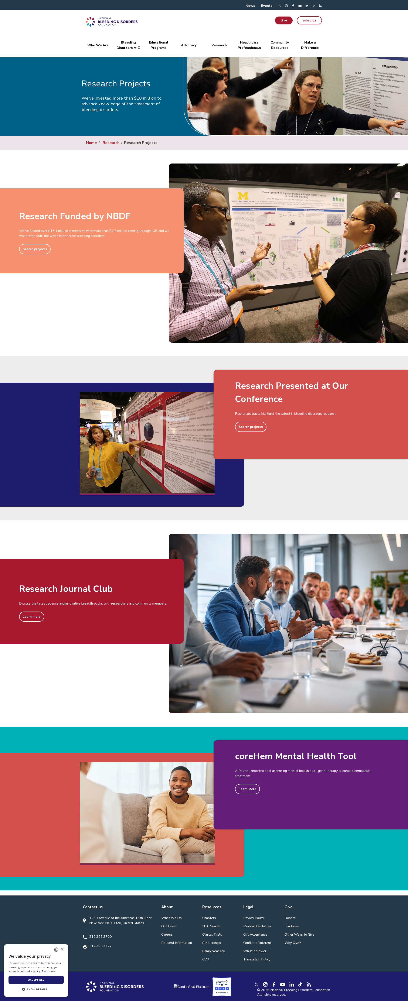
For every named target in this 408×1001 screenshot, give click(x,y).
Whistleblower (254, 951)
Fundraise (292, 926)
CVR (205, 959)
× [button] (62, 949)
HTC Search (211, 926)
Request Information (176, 942)
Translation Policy (256, 959)
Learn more (32, 617)
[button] (36, 990)
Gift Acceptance (255, 934)
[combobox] (56, 949)
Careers (167, 934)
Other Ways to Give (299, 934)
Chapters (209, 918)
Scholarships (211, 942)
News (250, 5)
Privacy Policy (253, 918)
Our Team (168, 926)
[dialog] (36, 970)
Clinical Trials (212, 934)
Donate (290, 918)
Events (266, 5)
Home (91, 142)
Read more (48, 971)
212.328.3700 (100, 936)
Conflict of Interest (257, 942)
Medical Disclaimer (257, 926)
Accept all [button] (36, 979)
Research (111, 142)
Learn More (247, 789)
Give (283, 20)
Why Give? (293, 942)
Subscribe (309, 20)
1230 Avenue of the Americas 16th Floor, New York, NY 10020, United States (120, 920)
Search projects (35, 249)
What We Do (171, 918)
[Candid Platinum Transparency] (191, 986)
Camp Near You (213, 951)
